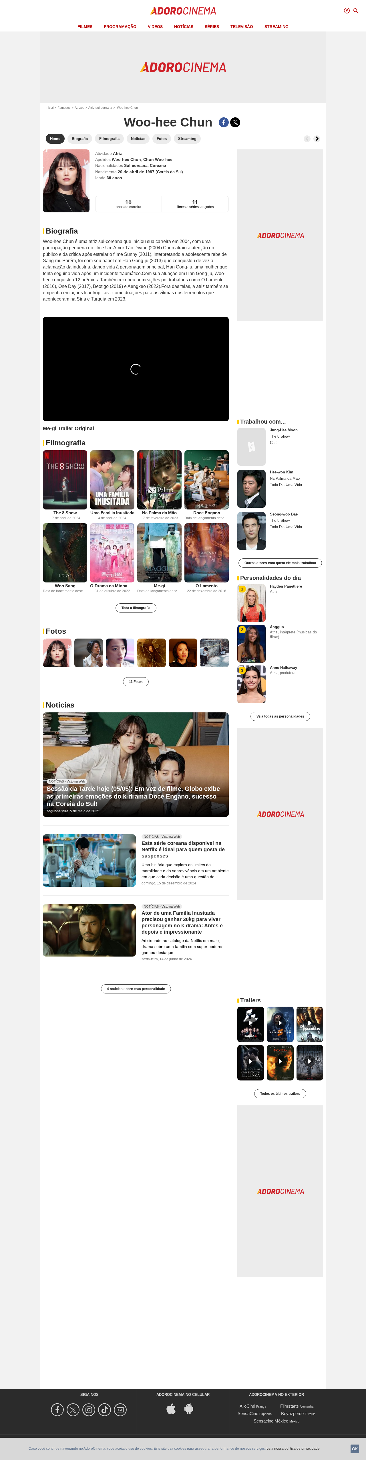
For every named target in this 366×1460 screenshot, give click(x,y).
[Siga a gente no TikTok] (105, 1409)
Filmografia (65, 442)
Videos (155, 26)
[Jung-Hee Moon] (251, 447)
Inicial (49, 107)
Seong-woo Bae (284, 514)
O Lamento (207, 585)
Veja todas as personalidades (280, 716)
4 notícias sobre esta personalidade (136, 989)
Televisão (241, 26)
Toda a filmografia (136, 608)
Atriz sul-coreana (100, 107)
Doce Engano (206, 512)
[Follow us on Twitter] (74, 1409)
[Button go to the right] (316, 138)
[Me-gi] (159, 552)
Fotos (56, 631)
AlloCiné (247, 1406)
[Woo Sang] (65, 552)
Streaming (276, 26)
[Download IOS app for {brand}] (174, 1408)
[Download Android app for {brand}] (192, 1408)
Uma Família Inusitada (112, 512)
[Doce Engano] (206, 479)
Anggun (277, 627)
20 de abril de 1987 (137, 171)
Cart (273, 442)
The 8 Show (65, 512)
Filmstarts (289, 1406)
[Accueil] (183, 11)
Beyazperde (292, 1413)
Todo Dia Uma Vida (286, 485)
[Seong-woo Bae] (251, 531)
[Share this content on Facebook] (224, 122)
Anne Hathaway (283, 667)
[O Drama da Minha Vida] (112, 552)
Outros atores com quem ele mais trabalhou (280, 563)
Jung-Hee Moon (284, 430)
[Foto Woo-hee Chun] (57, 653)
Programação (120, 26)
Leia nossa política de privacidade (293, 1449)
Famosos (64, 107)
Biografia (62, 231)
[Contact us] (121, 1409)
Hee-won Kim (281, 472)
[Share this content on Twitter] (235, 122)
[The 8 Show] (65, 479)
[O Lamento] (206, 552)
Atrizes (79, 107)
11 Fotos (136, 682)
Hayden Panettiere (286, 586)
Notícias (183, 26)
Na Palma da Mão (159, 512)
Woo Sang (65, 585)
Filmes (84, 26)
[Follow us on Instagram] (89, 1409)
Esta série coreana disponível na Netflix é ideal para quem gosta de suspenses (183, 850)
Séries (212, 26)
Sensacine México (271, 1420)
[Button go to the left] (307, 138)
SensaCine (248, 1413)
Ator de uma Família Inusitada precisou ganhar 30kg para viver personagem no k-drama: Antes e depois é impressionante (182, 922)
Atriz (117, 153)
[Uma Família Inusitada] (112, 479)
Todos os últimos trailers (280, 1094)
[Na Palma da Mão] (159, 479)
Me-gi (159, 585)
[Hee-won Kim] (251, 489)
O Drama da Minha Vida (112, 585)
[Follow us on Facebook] (58, 1409)
